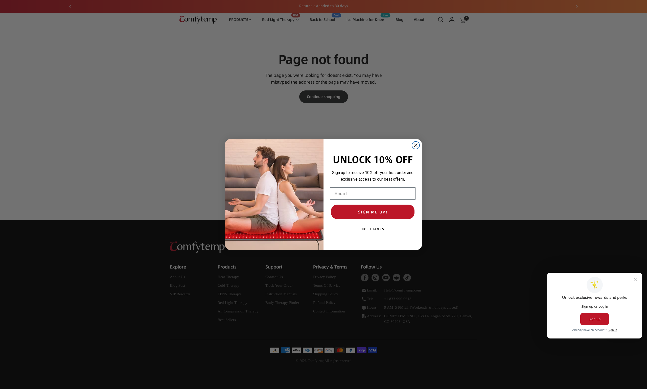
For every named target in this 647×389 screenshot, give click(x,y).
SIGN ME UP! (373, 212)
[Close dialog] (416, 145)
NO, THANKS (372, 229)
